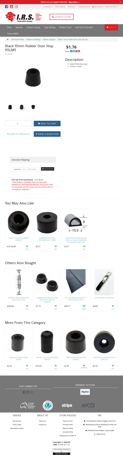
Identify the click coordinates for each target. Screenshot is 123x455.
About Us (71, 7)
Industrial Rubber (17, 39)
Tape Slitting (49, 27)
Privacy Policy (68, 424)
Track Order (17, 424)
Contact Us (47, 7)
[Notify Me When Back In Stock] (84, 367)
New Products (60, 7)
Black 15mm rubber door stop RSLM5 (73, 39)
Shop (9, 27)
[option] (33, 77)
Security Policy (68, 432)
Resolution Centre (17, 428)
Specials (19, 27)
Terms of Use (68, 421)
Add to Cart (48, 123)
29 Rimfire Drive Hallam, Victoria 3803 (100, 430)
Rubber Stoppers (49, 39)
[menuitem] (71, 51)
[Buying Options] (84, 307)
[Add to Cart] (27, 248)
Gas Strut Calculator (84, 27)
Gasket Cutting (33, 27)
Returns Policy (68, 428)
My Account (17, 421)
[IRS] (18, 17)
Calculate (48, 169)
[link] (24, 392)
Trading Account (84, 7)
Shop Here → (74, 2)
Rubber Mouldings (34, 39)
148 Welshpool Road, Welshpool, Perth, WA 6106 (100, 425)
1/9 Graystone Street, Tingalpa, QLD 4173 (101, 421)
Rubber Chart (65, 27)
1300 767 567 (100, 434)
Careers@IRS (13, 33)
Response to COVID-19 (68, 436)
